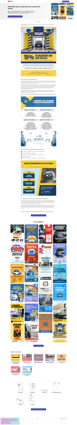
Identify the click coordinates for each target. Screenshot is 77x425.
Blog (37, 418)
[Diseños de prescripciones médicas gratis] (57, 387)
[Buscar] (60, 1)
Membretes (32, 392)
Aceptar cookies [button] (4, 422)
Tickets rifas (44, 392)
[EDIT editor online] (11, 1)
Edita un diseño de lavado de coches (15, 16)
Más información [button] (14, 420)
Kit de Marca (20, 392)
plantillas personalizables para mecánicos (34, 94)
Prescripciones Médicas (56, 392)
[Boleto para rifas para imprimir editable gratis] (44, 390)
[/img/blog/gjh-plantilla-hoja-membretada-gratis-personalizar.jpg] (32, 387)
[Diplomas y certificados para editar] (20, 401)
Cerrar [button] (9, 422)
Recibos (32, 404)
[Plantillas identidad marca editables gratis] (20, 387)
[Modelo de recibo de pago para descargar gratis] (32, 399)
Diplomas (20, 404)
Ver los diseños (38, 21)
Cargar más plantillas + (38, 345)
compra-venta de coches (49, 94)
